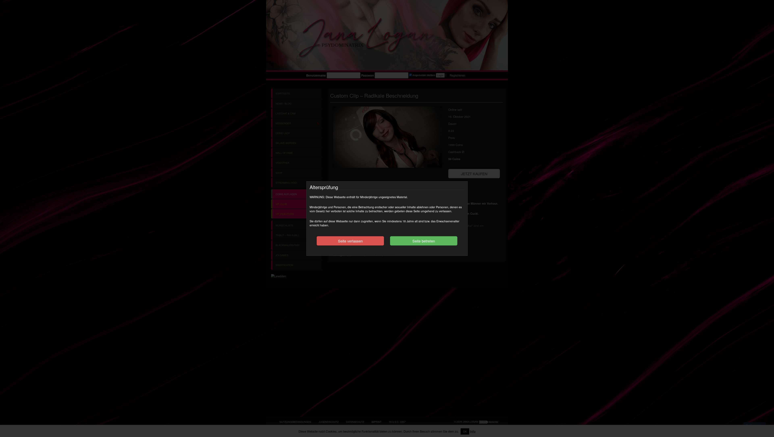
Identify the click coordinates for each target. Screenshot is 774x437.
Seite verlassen (350, 240)
